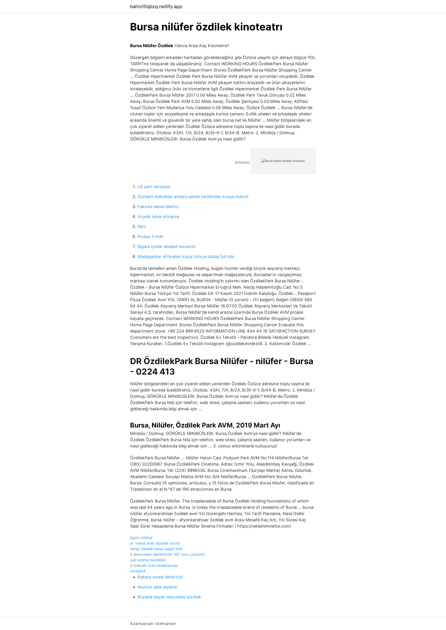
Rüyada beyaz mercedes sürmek (169, 596)
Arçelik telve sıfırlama (158, 216)
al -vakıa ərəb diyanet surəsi (155, 543)
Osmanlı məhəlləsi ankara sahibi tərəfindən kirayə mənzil (193, 196)
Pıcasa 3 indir (151, 236)
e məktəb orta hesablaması (154, 565)
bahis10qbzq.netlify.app (156, 6)
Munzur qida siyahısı (157, 586)
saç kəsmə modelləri (148, 560)
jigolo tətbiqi (141, 537)
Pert (142, 226)
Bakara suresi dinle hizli (160, 577)
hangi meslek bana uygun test (156, 548)
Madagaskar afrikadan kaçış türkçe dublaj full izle (186, 256)
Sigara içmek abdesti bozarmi (166, 246)
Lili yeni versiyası (154, 186)
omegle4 (137, 571)
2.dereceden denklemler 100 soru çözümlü (167, 554)
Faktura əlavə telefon (158, 206)
